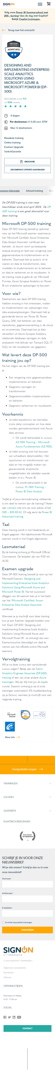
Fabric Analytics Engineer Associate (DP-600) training (24, 673)
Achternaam (8, 893)
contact (11, 508)
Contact (27, 1028)
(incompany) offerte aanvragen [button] (27, 170)
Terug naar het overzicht (21, 30)
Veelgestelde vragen (24, 769)
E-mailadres (7, 908)
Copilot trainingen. (29, 19)
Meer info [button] (10, 737)
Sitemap (7, 977)
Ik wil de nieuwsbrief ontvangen (18, 922)
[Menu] (40, 4)
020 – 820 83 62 (12, 512)
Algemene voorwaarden (15, 967)
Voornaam (7, 878)
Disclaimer (8, 972)
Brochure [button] (29, 162)
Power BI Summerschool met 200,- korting (26, 13)
